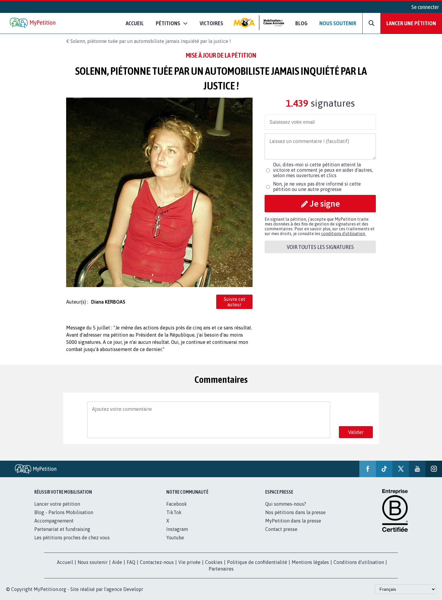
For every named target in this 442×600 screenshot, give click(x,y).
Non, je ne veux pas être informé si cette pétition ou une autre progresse (317, 186)
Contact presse (281, 529)
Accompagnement (54, 520)
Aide (117, 562)
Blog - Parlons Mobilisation (63, 512)
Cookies (214, 562)
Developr (133, 589)
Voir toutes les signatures (320, 247)
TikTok (174, 512)
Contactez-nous (157, 562)
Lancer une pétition (411, 23)
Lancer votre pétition (57, 504)
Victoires (211, 23)
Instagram (177, 529)
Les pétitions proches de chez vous (72, 537)
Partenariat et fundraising (62, 529)
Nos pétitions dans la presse (295, 512)
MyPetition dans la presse (293, 520)
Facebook (176, 504)
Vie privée (189, 562)
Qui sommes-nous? (285, 504)
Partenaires (221, 568)
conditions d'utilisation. (343, 233)
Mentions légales (310, 562)
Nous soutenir (337, 23)
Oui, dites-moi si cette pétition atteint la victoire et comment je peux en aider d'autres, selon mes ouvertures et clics (323, 170)
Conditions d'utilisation (358, 562)
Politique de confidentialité (257, 562)
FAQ (131, 562)
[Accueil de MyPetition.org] (33, 23)
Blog (301, 23)
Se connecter (425, 7)
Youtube (175, 537)
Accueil (135, 23)
